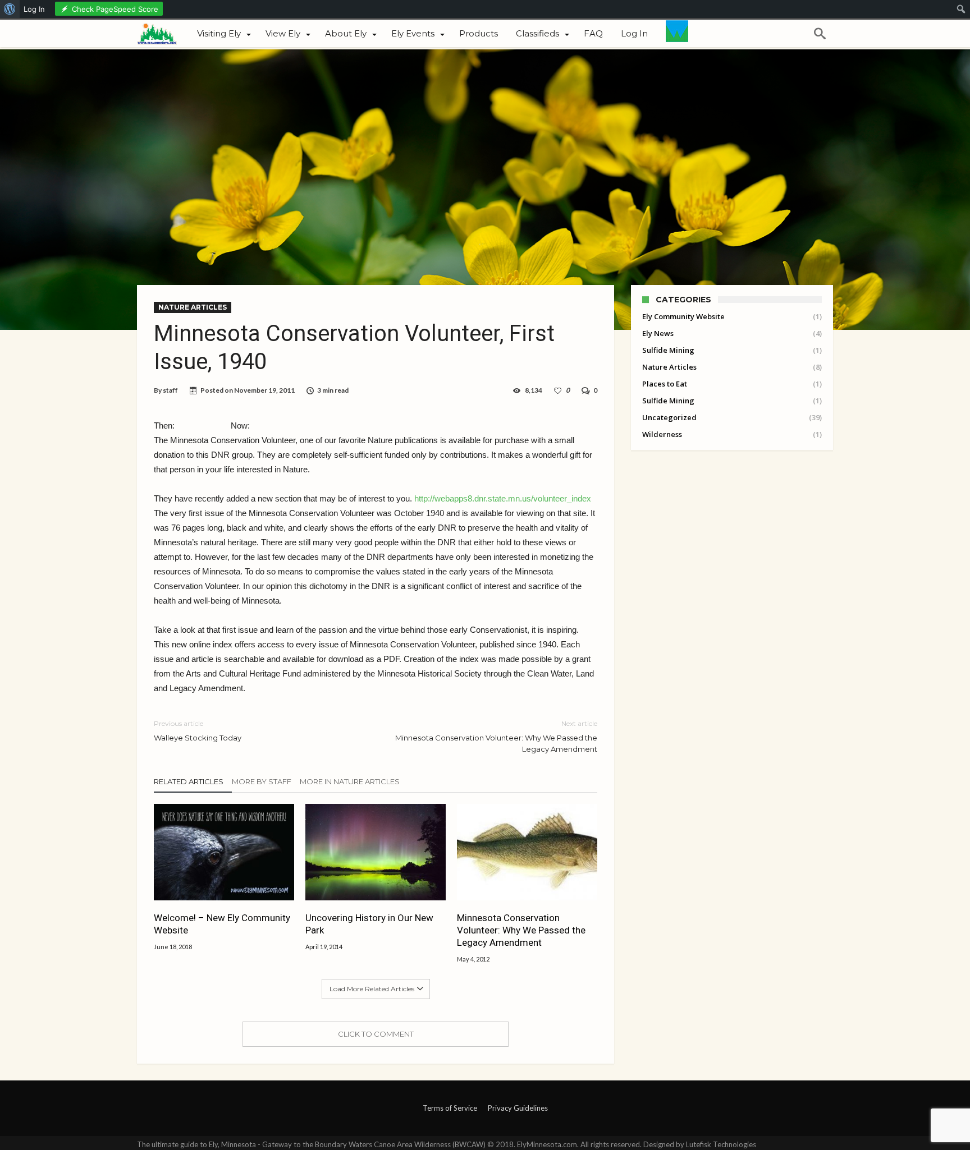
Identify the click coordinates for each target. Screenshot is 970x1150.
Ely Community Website (683, 316)
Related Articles (188, 781)
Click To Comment (376, 1033)
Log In (34, 8)
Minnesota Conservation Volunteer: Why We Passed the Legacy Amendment (496, 736)
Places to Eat (664, 384)
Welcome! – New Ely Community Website (222, 924)
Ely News (658, 333)
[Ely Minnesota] (162, 32)
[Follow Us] (677, 33)
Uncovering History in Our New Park (369, 924)
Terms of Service (450, 1107)
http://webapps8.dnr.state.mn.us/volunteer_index (502, 498)
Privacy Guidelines (518, 1107)
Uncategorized (669, 417)
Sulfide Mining (668, 350)
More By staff (261, 781)
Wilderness (662, 434)
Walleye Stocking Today (197, 730)
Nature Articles (192, 307)
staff (170, 390)
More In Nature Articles (350, 781)
